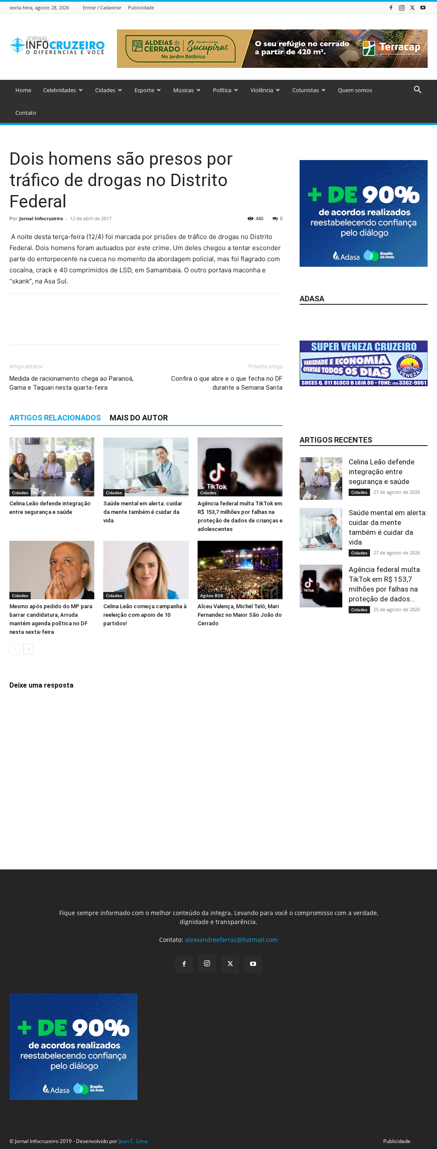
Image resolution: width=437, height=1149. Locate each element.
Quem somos (355, 90)
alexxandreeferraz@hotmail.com (231, 940)
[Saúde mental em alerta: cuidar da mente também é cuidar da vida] (145, 466)
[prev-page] (14, 649)
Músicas (183, 90)
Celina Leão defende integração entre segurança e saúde (381, 472)
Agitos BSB (211, 595)
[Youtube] (423, 7)
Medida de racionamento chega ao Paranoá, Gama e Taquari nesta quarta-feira (71, 383)
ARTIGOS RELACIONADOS (55, 417)
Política (222, 90)
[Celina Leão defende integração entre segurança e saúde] (51, 466)
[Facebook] (391, 7)
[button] (417, 91)
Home (23, 90)
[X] (412, 7)
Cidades (105, 90)
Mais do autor (139, 417)
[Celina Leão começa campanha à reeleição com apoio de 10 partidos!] (145, 570)
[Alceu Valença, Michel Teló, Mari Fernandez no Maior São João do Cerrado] (240, 570)
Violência (262, 90)
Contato (25, 113)
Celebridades (59, 90)
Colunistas (305, 90)
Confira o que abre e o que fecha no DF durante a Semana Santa (227, 383)
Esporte (144, 90)
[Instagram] (401, 7)
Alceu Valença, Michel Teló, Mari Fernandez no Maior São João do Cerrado (240, 615)
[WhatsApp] (76, 326)
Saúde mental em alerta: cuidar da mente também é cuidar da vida (142, 512)
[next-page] (28, 649)
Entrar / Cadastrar (102, 7)
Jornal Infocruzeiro (41, 218)
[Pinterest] (57, 326)
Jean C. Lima (133, 1141)
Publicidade (141, 7)
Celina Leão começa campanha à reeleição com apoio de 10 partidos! (144, 615)
